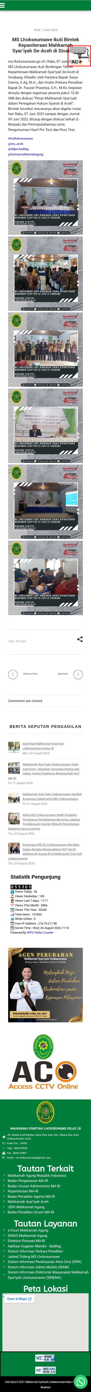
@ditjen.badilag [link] (18, 149)
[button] (81, 1382)
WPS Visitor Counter (40, 932)
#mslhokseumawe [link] (20, 138)
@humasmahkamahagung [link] (25, 154)
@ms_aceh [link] (15, 144)
